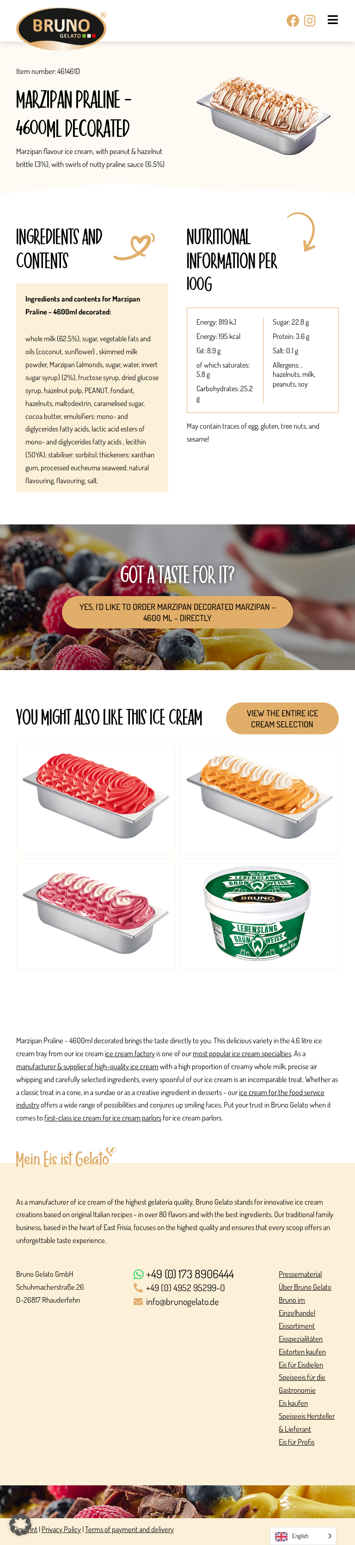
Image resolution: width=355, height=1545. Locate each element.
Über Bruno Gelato (305, 1287)
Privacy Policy (61, 1529)
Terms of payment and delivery (129, 1529)
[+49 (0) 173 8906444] (201, 1274)
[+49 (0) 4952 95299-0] (201, 1288)
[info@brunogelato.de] (201, 1302)
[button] (20, 1524)
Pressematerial (300, 1274)
